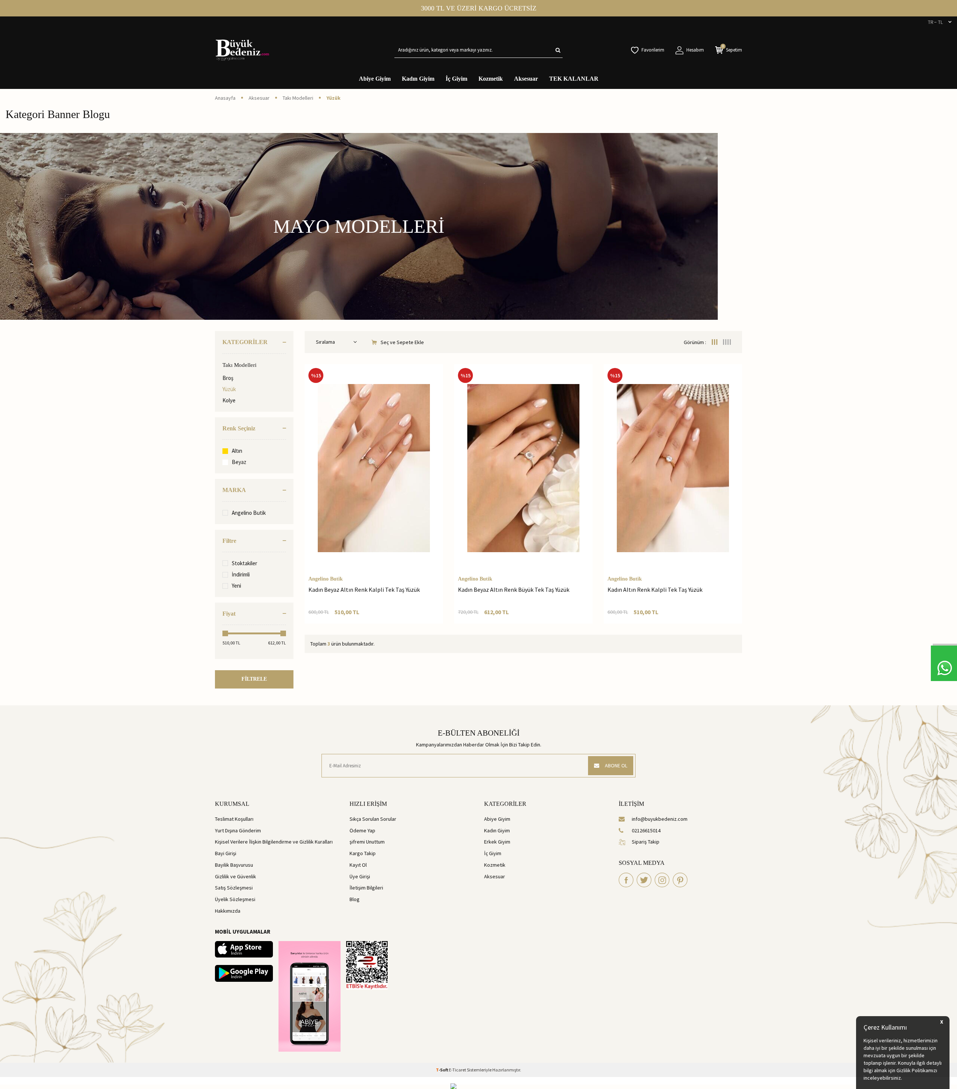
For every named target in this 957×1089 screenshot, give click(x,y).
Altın (237, 450)
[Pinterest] (680, 880)
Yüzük (229, 389)
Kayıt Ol (358, 864)
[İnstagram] (662, 880)
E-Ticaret (457, 1070)
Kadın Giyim (418, 78)
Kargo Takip (363, 853)
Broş (227, 377)
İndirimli (241, 574)
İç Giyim (456, 78)
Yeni (236, 585)
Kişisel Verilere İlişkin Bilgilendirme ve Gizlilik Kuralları (274, 841)
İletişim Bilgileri (366, 887)
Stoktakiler (244, 563)
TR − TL (935, 22)
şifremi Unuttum (367, 841)
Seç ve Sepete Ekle (402, 342)
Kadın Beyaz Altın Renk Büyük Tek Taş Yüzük (513, 589)
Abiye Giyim (375, 78)
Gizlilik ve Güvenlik (235, 876)
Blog (355, 899)
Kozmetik (490, 78)
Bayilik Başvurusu (234, 864)
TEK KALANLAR (573, 78)
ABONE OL (616, 765)
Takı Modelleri (298, 98)
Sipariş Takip (645, 841)
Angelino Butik (249, 512)
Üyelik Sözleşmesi (235, 899)
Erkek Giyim (497, 841)
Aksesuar (526, 78)
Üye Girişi (360, 876)
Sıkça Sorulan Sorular (373, 819)
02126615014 (646, 830)
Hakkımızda (227, 910)
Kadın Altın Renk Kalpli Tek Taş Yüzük (654, 589)
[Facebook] (626, 880)
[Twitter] (644, 880)
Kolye (229, 400)
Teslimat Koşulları (234, 819)
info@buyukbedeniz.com (659, 819)
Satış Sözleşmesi (234, 887)
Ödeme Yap (362, 830)
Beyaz (239, 461)
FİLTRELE (254, 679)
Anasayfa (225, 98)
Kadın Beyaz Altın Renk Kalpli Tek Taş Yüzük (364, 589)
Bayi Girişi (225, 853)
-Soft (442, 1070)
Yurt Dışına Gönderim (238, 830)
